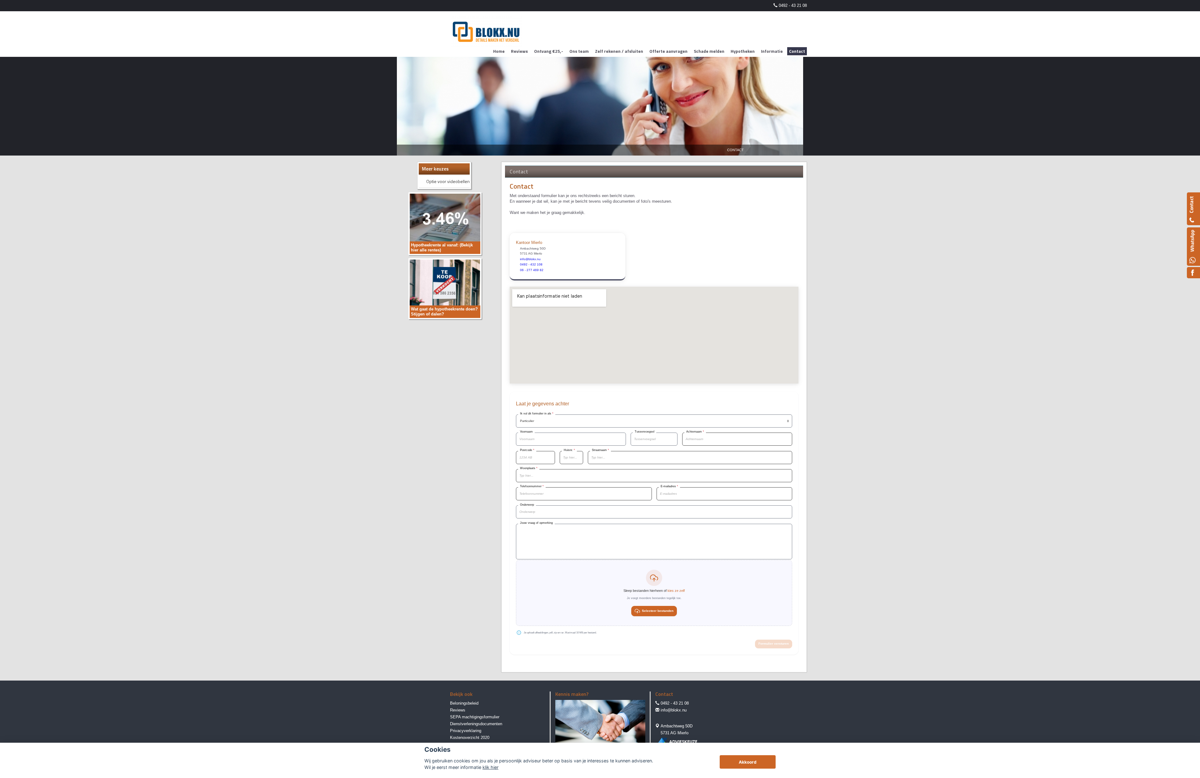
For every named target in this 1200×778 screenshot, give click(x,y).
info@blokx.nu (674, 710)
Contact (735, 150)
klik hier (490, 767)
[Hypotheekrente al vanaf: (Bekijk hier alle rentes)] (445, 223)
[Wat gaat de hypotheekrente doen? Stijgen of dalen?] (445, 288)
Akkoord (748, 762)
